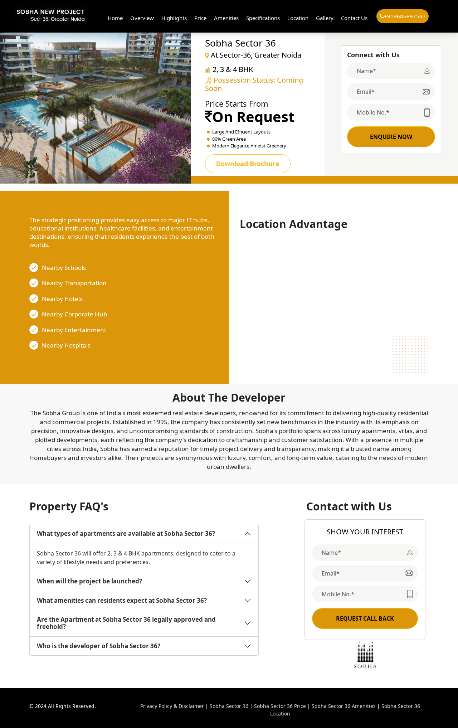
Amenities (226, 17)
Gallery (324, 17)
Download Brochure (247, 163)
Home (115, 17)
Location (297, 17)
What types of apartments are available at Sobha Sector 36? (126, 533)
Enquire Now (391, 137)
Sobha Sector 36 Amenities (344, 706)
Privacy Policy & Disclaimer (172, 706)
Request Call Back (365, 618)
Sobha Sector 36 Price (280, 706)
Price (200, 17)
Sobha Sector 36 (229, 706)
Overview (142, 17)
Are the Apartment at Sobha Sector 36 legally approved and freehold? (126, 623)
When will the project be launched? (89, 581)
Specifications (263, 17)
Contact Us (354, 17)
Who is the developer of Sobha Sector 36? (98, 646)
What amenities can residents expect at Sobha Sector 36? (122, 600)
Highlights (174, 17)
